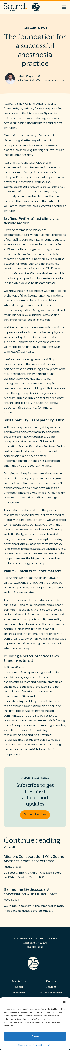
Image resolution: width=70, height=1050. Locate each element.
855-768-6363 (35, 947)
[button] (64, 1002)
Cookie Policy (24, 1045)
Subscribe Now (35, 814)
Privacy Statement (41, 1045)
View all (9, 847)
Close (35, 1036)
